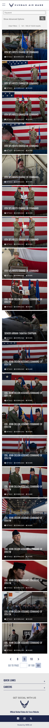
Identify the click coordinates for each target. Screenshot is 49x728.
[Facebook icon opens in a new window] (18, 718)
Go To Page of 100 (21, 665)
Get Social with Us (24, 697)
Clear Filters (12, 26)
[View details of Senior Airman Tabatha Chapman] (24, 326)
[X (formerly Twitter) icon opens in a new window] (31, 718)
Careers (8, 687)
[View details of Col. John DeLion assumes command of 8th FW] (24, 295)
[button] (4, 5)
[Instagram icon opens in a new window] (24, 718)
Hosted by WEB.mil (24, 725)
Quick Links (10, 680)
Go (38, 665)
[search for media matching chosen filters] (42, 18)
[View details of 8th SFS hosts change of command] (24, 45)
